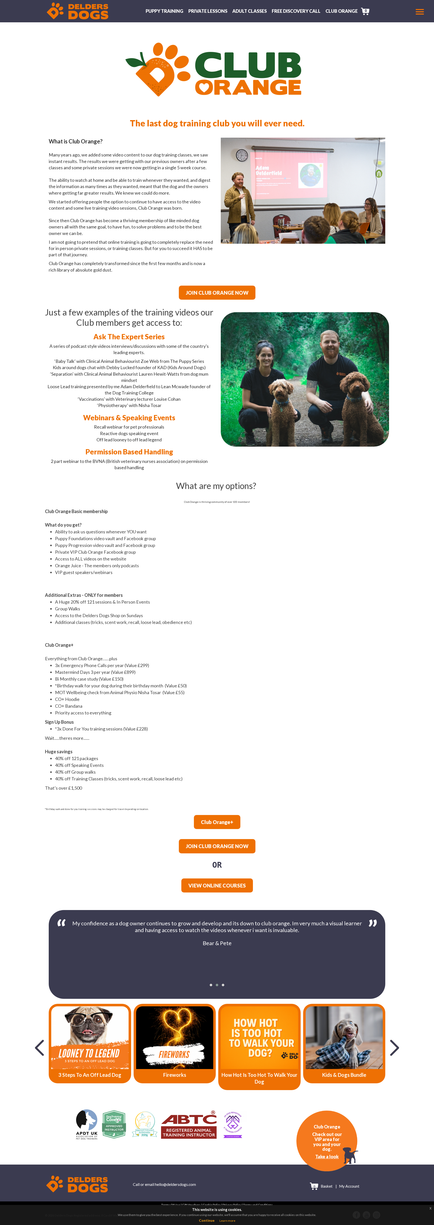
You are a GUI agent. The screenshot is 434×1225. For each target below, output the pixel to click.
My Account (349, 1186)
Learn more (227, 1220)
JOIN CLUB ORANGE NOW (217, 293)
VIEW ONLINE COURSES (217, 885)
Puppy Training (164, 11)
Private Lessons (207, 11)
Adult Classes (249, 11)
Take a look (327, 1156)
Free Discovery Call (296, 11)
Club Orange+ (217, 822)
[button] (211, 985)
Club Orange (341, 11)
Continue (206, 1220)
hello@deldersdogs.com (175, 1184)
